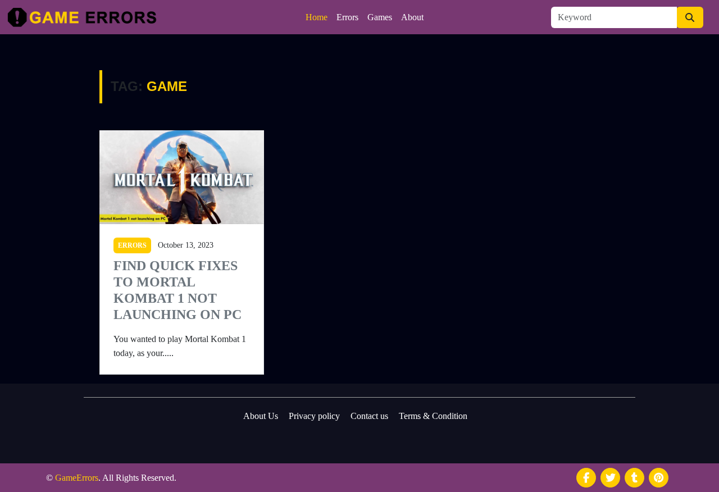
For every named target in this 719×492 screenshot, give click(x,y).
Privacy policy (314, 416)
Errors (347, 17)
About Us (260, 416)
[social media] (586, 478)
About (412, 17)
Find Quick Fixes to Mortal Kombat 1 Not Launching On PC (177, 289)
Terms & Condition (433, 416)
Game (167, 86)
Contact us (369, 416)
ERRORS (132, 245)
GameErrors (76, 477)
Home (316, 17)
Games (379, 17)
